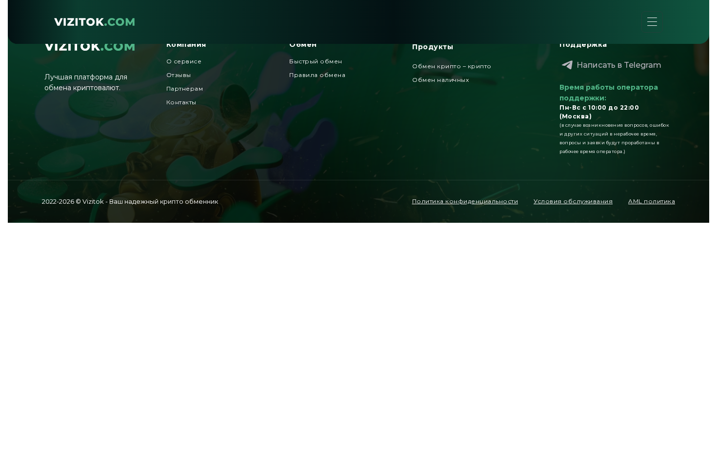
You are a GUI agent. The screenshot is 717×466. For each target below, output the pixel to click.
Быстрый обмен (315, 61)
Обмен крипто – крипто (452, 66)
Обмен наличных (440, 79)
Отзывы (178, 74)
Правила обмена (317, 74)
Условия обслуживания (573, 201)
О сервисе (184, 61)
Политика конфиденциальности (465, 201)
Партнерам (184, 88)
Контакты (181, 102)
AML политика (651, 201)
